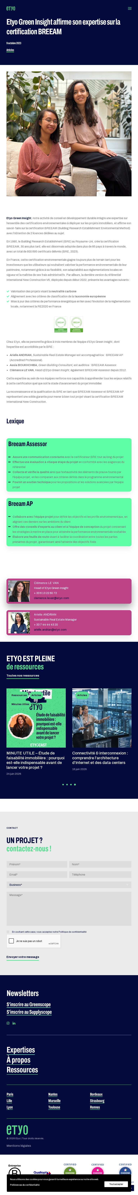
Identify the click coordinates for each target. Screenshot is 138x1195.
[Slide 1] (63, 784)
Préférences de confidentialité (24, 1185)
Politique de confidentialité (72, 932)
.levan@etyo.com (51, 598)
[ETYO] (10, 8)
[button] (129, 8)
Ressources (19, 695)
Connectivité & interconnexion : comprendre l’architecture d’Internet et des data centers (100, 758)
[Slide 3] (71, 784)
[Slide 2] (67, 784)
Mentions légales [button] (19, 1145)
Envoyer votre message (22, 956)
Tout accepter (116, 1184)
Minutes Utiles (20, 704)
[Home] (17, 1130)
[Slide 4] (75, 784)
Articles (10, 50)
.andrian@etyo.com (50, 629)
